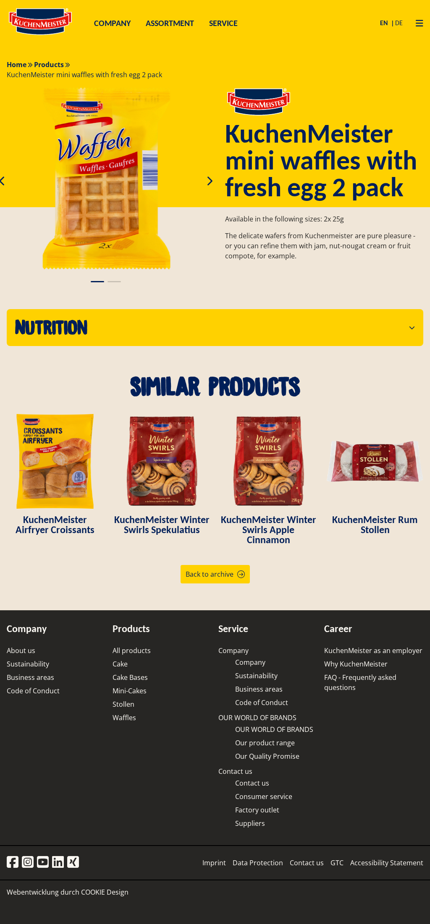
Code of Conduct (33, 690)
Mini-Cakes (130, 690)
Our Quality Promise (267, 756)
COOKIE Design (104, 892)
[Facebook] (12, 863)
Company (233, 650)
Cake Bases (130, 677)
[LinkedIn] (58, 863)
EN (385, 23)
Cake (120, 664)
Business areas (30, 677)
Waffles (124, 717)
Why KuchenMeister (356, 664)
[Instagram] (28, 863)
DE (399, 23)
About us (21, 650)
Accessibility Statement (386, 862)
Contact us (235, 771)
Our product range (265, 742)
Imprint (214, 862)
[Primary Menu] (416, 23)
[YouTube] (43, 863)
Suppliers (250, 823)
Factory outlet (257, 810)
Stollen (123, 704)
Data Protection (258, 862)
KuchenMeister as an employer (373, 650)
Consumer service (263, 796)
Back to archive (209, 574)
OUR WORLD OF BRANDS (257, 717)
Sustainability (28, 664)
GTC (336, 862)
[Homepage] (40, 35)
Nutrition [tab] (51, 327)
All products (132, 650)
